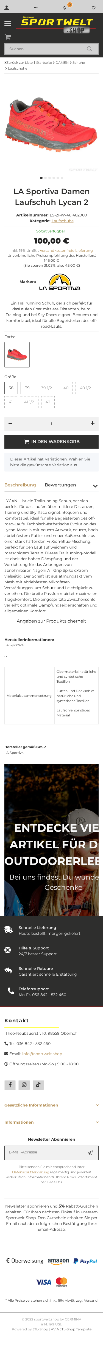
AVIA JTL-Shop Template (71, 1329)
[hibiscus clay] (17, 354)
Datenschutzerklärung (30, 1172)
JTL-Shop (41, 1329)
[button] (36, 8)
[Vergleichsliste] (64, 8)
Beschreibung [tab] (20, 485)
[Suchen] (92, 48)
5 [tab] (58, 178)
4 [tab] (53, 178)
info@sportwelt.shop (42, 1053)
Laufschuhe (63, 220)
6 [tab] (62, 178)
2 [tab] (45, 178)
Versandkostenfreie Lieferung (66, 250)
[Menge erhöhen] (93, 424)
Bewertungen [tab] (60, 485)
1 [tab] (41, 178)
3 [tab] (49, 178)
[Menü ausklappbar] (7, 23)
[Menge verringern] (10, 424)
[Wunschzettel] (93, 8)
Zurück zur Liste (19, 62)
